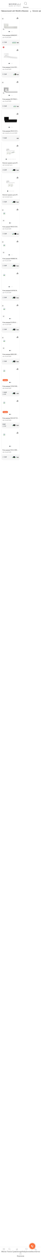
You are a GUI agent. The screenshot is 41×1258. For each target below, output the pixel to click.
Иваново (26, 7)
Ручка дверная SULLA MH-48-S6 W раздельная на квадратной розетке (11, 450)
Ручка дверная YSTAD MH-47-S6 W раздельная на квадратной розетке (11, 386)
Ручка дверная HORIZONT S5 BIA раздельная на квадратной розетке (11, 35)
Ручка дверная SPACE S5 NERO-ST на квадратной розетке (11, 131)
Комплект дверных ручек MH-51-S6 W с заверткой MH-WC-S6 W (11, 195)
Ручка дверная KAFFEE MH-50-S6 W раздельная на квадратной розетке (11, 290)
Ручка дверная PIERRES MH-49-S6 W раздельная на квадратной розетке (11, 258)
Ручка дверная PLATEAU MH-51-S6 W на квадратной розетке (11, 322)
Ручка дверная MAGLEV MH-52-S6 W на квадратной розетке (11, 418)
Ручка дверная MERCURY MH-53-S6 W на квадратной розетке (11, 354)
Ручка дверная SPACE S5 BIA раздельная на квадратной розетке (11, 226)
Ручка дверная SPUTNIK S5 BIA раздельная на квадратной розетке (11, 99)
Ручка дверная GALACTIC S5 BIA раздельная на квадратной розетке (11, 67)
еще (18, 42)
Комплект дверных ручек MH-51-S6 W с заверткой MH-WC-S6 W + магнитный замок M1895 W (11, 163)
